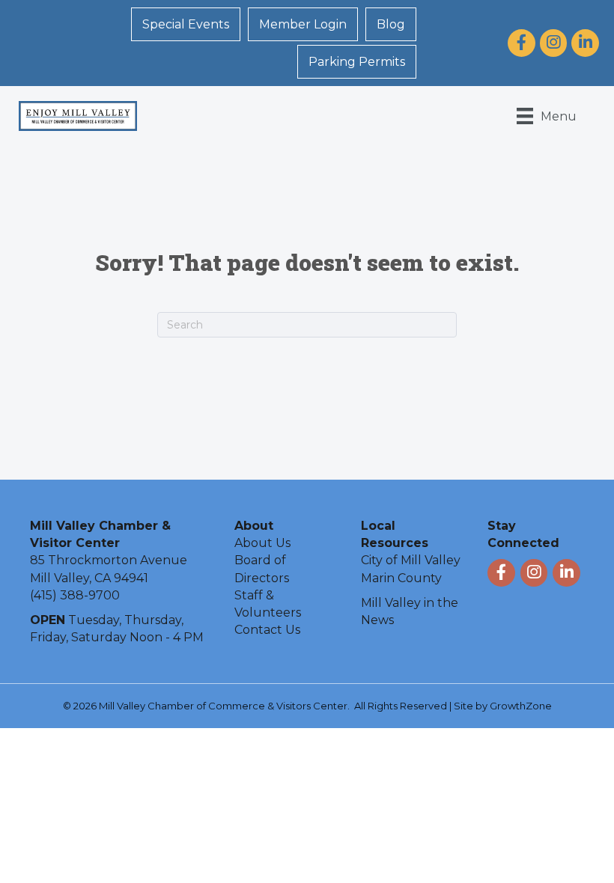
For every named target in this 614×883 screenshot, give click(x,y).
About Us (262, 543)
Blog (391, 24)
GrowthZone (521, 706)
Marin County (401, 578)
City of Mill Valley (410, 560)
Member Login (303, 24)
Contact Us (267, 630)
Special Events (185, 24)
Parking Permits (356, 62)
